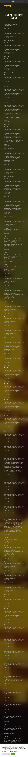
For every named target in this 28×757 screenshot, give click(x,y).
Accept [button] (13, 754)
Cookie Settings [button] (6, 754)
